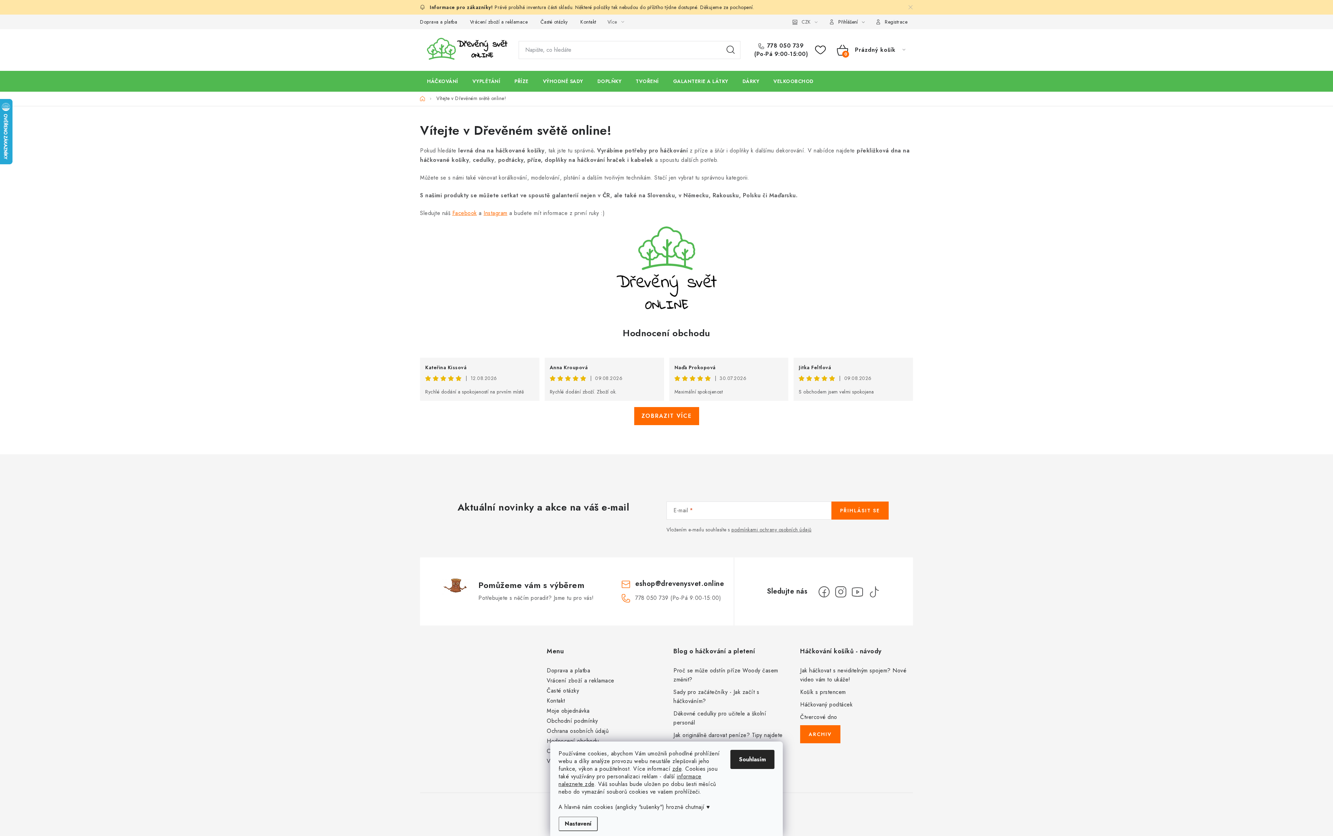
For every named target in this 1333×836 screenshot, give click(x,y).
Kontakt (588, 21)
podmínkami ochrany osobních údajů (771, 529)
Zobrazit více (667, 416)
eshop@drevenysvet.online (679, 584)
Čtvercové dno (818, 717)
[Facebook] (824, 591)
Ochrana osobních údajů (578, 731)
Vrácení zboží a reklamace (499, 21)
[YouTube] (857, 591)
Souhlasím (752, 759)
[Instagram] (840, 591)
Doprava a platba (438, 21)
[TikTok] (874, 591)
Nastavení (578, 824)
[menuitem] (442, 81)
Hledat (730, 50)
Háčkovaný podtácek (826, 705)
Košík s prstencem (823, 692)
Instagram (496, 213)
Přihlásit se (860, 510)
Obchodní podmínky (572, 721)
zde (677, 769)
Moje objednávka (568, 711)
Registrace (896, 21)
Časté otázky (554, 21)
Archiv (820, 734)
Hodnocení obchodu (666, 333)
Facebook (464, 213)
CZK (806, 21)
